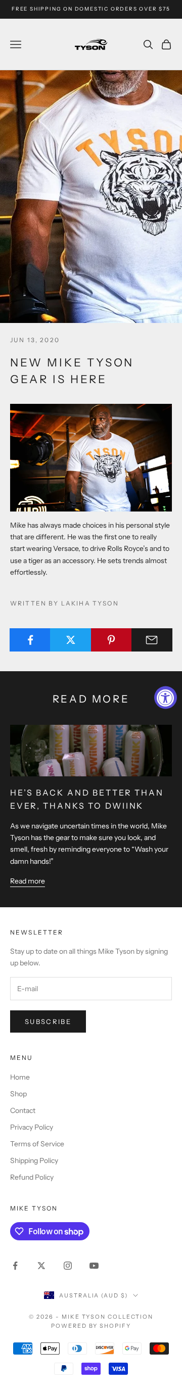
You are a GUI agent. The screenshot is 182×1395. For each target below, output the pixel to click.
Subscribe (48, 1021)
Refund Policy (32, 1177)
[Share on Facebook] (30, 640)
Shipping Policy (34, 1160)
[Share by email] (152, 640)
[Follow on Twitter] (41, 1266)
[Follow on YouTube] (94, 1266)
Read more (27, 881)
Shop (18, 1093)
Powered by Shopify (91, 1325)
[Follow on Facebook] (15, 1266)
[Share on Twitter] (70, 640)
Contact (22, 1110)
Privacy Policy (31, 1127)
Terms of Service (37, 1143)
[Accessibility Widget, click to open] (165, 697)
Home (20, 1077)
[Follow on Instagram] (68, 1266)
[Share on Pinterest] (111, 640)
